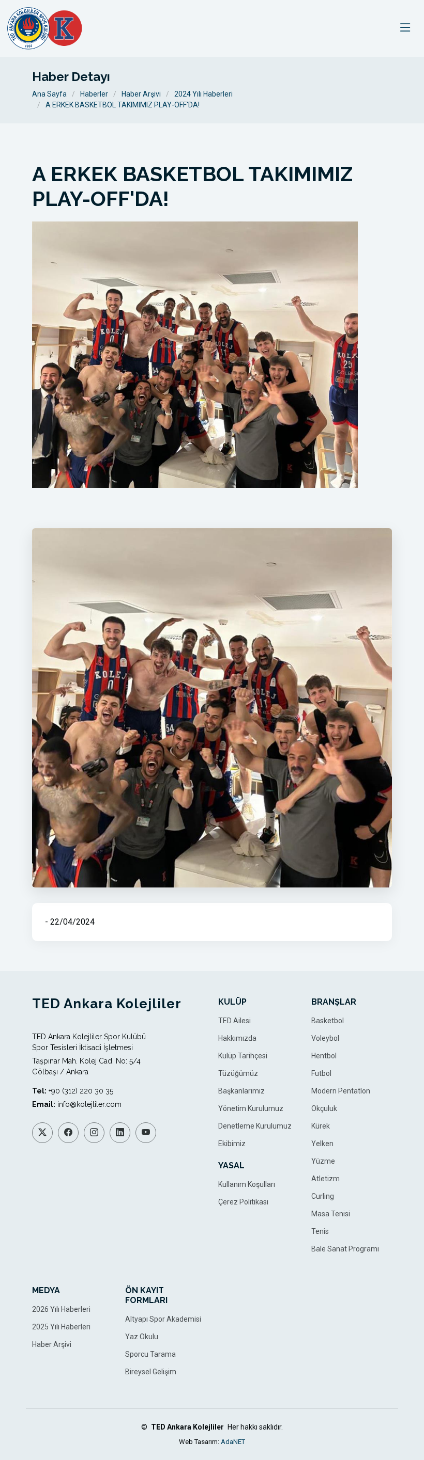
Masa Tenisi (330, 1213)
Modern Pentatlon (340, 1090)
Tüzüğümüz (238, 1073)
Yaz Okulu (141, 1336)
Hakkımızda (237, 1038)
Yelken (322, 1143)
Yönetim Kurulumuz (250, 1108)
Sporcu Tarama (150, 1354)
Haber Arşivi (141, 94)
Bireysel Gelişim (150, 1371)
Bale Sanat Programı (345, 1248)
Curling (322, 1196)
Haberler (94, 94)
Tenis (320, 1231)
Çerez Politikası (243, 1201)
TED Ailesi (234, 1020)
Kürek (320, 1126)
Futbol (321, 1073)
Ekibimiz (232, 1143)
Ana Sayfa (49, 94)
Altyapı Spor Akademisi (163, 1319)
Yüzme (323, 1161)
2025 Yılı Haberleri (61, 1326)
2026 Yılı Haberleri (61, 1309)
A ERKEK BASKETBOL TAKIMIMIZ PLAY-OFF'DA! (123, 105)
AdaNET (233, 1442)
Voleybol (325, 1038)
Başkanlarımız (241, 1090)
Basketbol (327, 1020)
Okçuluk (324, 1108)
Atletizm (325, 1178)
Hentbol (324, 1055)
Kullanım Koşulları (246, 1184)
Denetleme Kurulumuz (255, 1126)
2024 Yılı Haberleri (203, 94)
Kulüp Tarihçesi (242, 1055)
